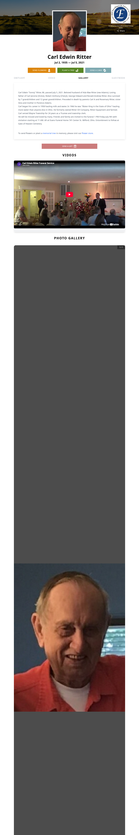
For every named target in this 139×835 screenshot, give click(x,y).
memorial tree (49, 133)
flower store (87, 133)
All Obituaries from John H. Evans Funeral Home (120, 27)
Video (51, 78)
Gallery (83, 78)
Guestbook (118, 78)
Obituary (19, 78)
